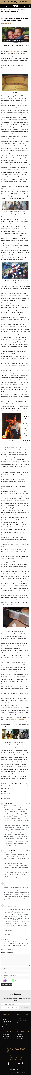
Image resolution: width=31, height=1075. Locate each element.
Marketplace (20, 1038)
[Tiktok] (22, 1063)
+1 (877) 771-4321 (18, 1059)
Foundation (5, 1019)
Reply (28, 803)
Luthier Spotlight (12, 9)
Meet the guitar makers (21, 1017)
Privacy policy (21, 1072)
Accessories (5, 1038)
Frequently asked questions (6, 1022)
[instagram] (11, 1063)
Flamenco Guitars (6, 1036)
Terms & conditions (11, 1072)
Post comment (7, 984)
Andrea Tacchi (7, 48)
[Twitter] (15, 1063)
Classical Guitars (6, 1034)
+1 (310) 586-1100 (17, 1057)
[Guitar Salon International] (15, 6)
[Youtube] (19, 1063)
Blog (5, 9)
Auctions (19, 1034)
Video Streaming (21, 1020)
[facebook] (8, 1063)
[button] (6, 6)
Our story (4, 1017)
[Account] (25, 6)
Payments (4, 1028)
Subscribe (24, 1007)
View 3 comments (6, 949)
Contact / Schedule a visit (7, 1025)
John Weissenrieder (13, 51)
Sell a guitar (20, 1036)
